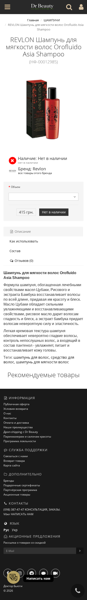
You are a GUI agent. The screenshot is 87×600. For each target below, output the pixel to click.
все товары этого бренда (35, 173)
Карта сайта (11, 465)
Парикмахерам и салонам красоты (27, 436)
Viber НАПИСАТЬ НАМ (18, 514)
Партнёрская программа (20, 490)
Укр (15, 530)
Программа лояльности (19, 441)
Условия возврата (15, 409)
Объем (15, 187)
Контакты (9, 418)
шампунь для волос (31, 357)
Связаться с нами (15, 456)
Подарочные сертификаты (21, 485)
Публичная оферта (16, 404)
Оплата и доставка (16, 423)
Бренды (8, 481)
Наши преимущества (18, 427)
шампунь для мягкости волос (42, 361)
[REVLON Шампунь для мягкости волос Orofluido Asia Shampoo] (43, 109)
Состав (15, 251)
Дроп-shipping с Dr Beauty (20, 432)
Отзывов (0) (23, 260)
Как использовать (24, 241)
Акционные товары (16, 494)
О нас (7, 413)
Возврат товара (14, 461)
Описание (22, 231)
